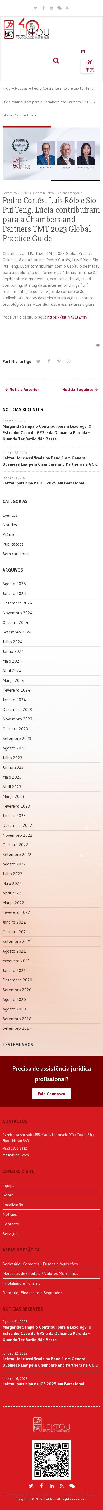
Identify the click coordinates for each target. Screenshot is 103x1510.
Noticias (21, 88)
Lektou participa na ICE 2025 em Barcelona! (43, 483)
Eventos (10, 515)
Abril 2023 (12, 786)
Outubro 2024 (16, 622)
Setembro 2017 (17, 1028)
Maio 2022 (12, 883)
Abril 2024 (12, 670)
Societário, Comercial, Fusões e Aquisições (40, 1263)
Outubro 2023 (15, 728)
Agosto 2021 (14, 951)
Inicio (7, 88)
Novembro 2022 (17, 835)
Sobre (8, 1194)
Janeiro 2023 (14, 815)
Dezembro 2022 (17, 825)
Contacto (11, 1224)
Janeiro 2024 (14, 699)
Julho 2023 (12, 757)
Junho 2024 (13, 651)
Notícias (10, 1214)
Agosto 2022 (14, 863)
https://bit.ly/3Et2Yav (67, 317)
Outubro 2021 (15, 931)
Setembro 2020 (17, 989)
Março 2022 (13, 902)
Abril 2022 (12, 893)
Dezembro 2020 (17, 979)
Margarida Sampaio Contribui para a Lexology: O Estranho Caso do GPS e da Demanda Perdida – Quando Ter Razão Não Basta (47, 432)
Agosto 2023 (14, 748)
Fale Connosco (51, 1093)
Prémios (10, 534)
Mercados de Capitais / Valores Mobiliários (40, 1273)
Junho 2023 (13, 767)
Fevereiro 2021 (16, 960)
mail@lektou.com (16, 1155)
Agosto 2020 (14, 999)
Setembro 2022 (17, 854)
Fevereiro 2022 (16, 912)
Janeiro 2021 (14, 970)
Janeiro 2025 (14, 593)
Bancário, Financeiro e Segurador (32, 1292)
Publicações (13, 544)
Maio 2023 (12, 777)
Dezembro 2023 (17, 709)
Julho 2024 (13, 641)
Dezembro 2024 (17, 602)
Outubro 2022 (15, 844)
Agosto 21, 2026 (15, 421)
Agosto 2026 (14, 583)
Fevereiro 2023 (16, 806)
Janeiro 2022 (14, 922)
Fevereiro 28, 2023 (17, 193)
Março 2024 (14, 680)
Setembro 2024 (17, 632)
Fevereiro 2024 (16, 690)
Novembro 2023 (17, 718)
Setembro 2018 (17, 1018)
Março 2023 (13, 796)
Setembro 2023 (17, 738)
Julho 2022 (12, 873)
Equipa (9, 1185)
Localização (13, 1204)
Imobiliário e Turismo (22, 1283)
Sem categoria (71, 193)
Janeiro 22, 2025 (15, 452)
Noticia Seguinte (77, 389)
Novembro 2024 (18, 612)
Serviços (10, 1233)
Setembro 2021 (17, 941)
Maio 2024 (12, 661)
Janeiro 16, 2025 (15, 478)
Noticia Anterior (24, 389)
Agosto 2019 (14, 1009)
